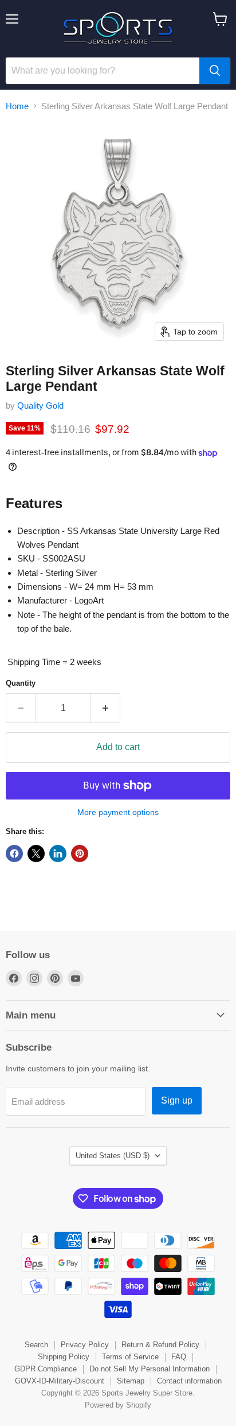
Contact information (189, 1381)
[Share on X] (36, 853)
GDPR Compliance (45, 1368)
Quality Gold (40, 405)
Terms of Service (130, 1356)
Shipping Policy (63, 1356)
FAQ (178, 1356)
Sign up (176, 1100)
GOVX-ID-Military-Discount (59, 1381)
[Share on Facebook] (14, 853)
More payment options (118, 812)
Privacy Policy (85, 1344)
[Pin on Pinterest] (79, 853)
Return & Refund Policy (160, 1344)
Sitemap (130, 1381)
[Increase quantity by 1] (105, 708)
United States (113, 1155)
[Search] (214, 70)
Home (17, 106)
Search (36, 1344)
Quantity (21, 683)
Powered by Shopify (118, 1405)
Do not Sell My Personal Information (149, 1368)
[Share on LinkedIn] (57, 853)
